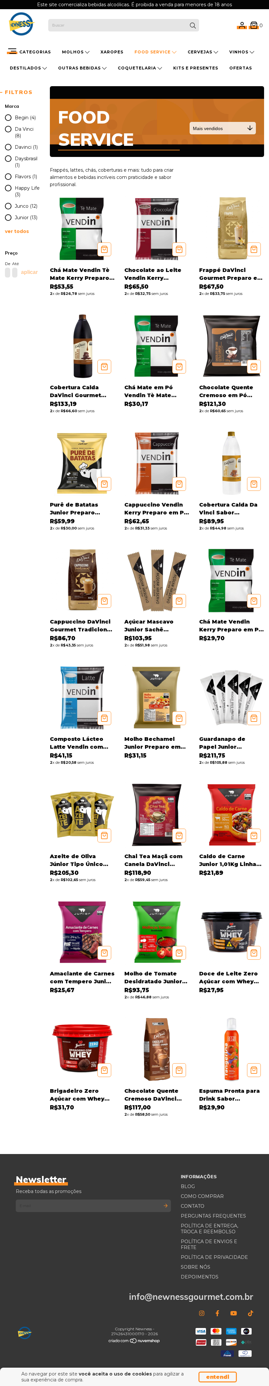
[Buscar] (193, 26)
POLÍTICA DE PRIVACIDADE (214, 1257)
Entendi (217, 1377)
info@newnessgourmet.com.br (191, 1296)
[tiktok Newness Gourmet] (250, 1313)
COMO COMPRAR (202, 1196)
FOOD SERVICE (153, 51)
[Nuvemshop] (134, 1341)
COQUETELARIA (137, 68)
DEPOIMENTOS (199, 1277)
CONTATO (192, 1206)
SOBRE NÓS (195, 1267)
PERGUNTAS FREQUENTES (213, 1216)
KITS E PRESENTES (195, 68)
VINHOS (239, 51)
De (7, 263)
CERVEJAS (201, 51)
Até (14, 263)
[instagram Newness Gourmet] (201, 1313)
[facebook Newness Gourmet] (217, 1313)
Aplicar (29, 272)
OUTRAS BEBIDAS (80, 68)
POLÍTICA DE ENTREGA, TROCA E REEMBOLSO (209, 1229)
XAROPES (111, 51)
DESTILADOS (26, 68)
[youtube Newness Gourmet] (233, 1313)
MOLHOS (73, 51)
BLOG (188, 1186)
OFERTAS (240, 68)
